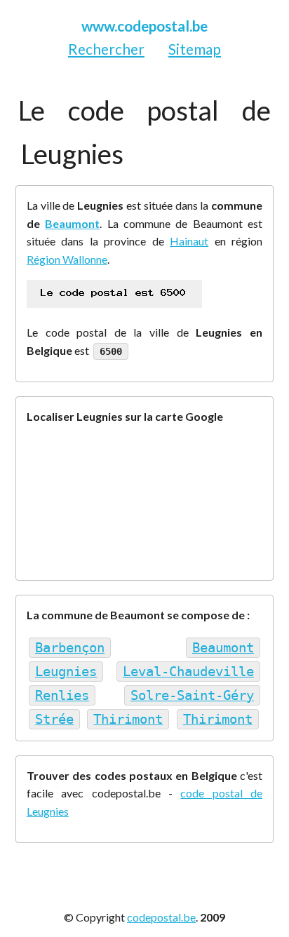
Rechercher (106, 49)
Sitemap (194, 49)
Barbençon (70, 647)
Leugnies (66, 671)
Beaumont (72, 223)
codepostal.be (161, 917)
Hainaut (189, 241)
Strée (54, 719)
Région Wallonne (67, 259)
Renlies (62, 695)
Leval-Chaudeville (188, 671)
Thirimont (128, 719)
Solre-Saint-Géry (192, 695)
